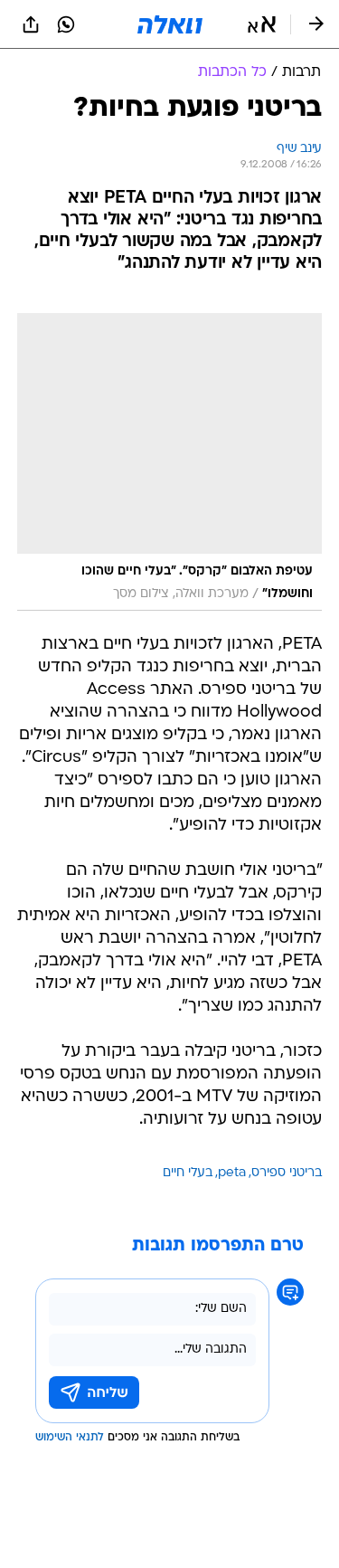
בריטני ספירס (286, 1173)
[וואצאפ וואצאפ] (66, 24)
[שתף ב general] (31, 24)
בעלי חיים (187, 1173)
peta (232, 1173)
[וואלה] (169, 24)
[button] (262, 24)
